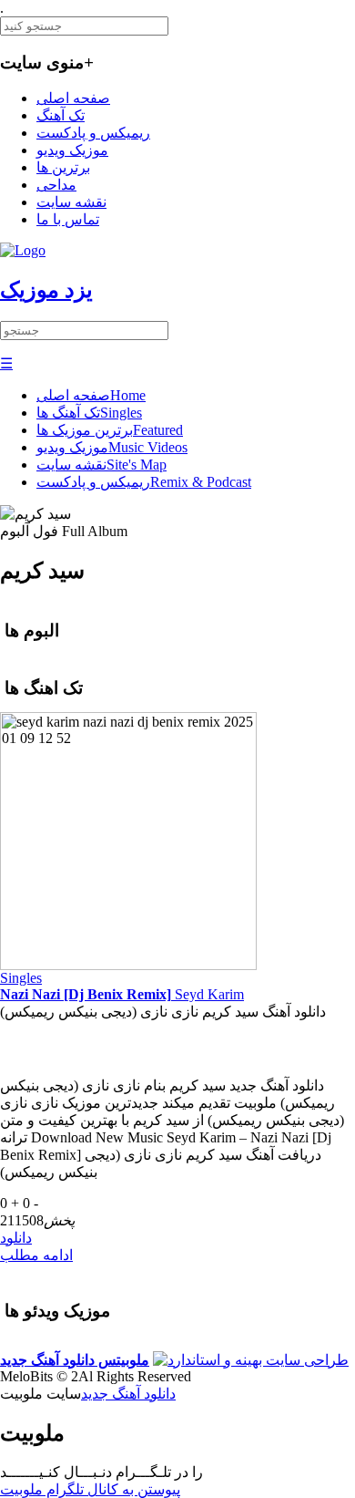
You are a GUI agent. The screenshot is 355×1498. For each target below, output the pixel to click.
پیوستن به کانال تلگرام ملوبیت (90, 1489)
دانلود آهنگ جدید (128, 1393)
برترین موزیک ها (109, 430)
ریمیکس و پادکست (93, 132)
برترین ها (63, 167)
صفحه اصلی (73, 98)
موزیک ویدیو (72, 150)
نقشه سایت (71, 202)
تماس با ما (67, 219)
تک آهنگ (60, 115)
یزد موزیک (46, 290)
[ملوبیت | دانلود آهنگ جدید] (23, 250)
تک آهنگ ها (89, 412)
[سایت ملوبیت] (251, 1360)
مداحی (56, 184)
